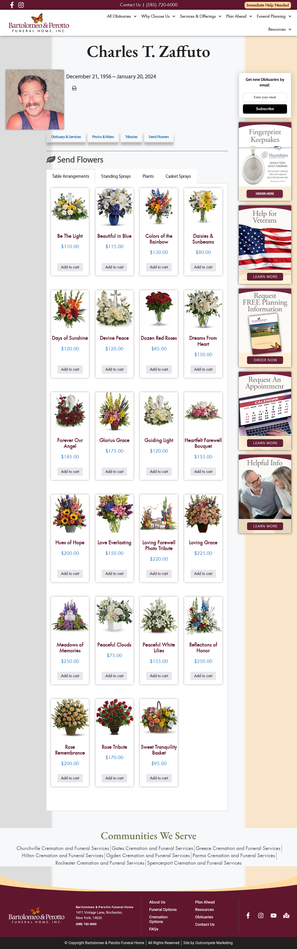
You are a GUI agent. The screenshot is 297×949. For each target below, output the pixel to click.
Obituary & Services (66, 136)
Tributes (131, 136)
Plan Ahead (236, 16)
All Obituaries (119, 16)
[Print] (74, 88)
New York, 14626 (89, 918)
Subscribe (265, 109)
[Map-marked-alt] (286, 915)
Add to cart (70, 267)
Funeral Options (163, 909)
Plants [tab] (148, 176)
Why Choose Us (155, 16)
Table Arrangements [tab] (70, 176)
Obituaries (204, 917)
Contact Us (205, 924)
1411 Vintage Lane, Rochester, (99, 912)
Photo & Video (103, 136)
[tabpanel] (137, 497)
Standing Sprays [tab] (116, 176)
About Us (157, 902)
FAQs (153, 929)
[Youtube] (274, 915)
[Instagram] (261, 915)
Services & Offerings (198, 16)
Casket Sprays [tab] (178, 176)
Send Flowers (159, 136)
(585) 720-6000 (86, 924)
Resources (277, 29)
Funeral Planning (271, 16)
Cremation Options (158, 919)
